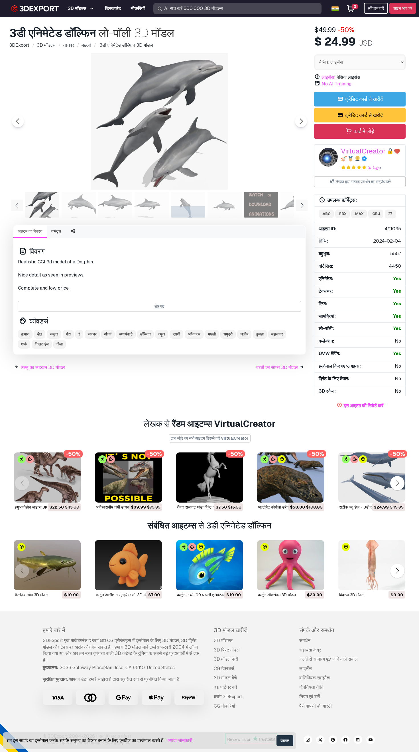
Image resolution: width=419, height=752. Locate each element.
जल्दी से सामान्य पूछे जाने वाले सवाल (328, 659)
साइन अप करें (402, 8)
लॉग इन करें (376, 8)
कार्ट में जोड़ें (363, 131)
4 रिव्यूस (374, 167)
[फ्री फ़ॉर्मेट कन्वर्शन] (390, 214)
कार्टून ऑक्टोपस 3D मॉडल (277, 594)
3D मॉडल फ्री (226, 659)
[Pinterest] (333, 740)
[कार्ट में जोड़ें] (61, 494)
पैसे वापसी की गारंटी (315, 706)
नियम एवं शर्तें (309, 697)
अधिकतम (194, 334)
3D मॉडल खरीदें (230, 630)
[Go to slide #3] (115, 205)
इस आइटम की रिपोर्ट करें (363, 406)
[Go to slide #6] (225, 205)
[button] (397, 483)
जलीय (244, 334)
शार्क (24, 344)
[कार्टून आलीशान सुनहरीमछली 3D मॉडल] (128, 565)
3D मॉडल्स (223, 641)
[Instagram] (308, 740)
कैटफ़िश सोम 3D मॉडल (31, 594)
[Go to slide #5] (188, 205)
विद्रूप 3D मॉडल (351, 594)
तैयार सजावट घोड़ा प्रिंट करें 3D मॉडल (205, 507)
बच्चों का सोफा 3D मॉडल (277, 367)
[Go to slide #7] (261, 205)
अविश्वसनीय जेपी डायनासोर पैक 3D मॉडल (126, 507)
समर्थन (304, 641)
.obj (375, 213)
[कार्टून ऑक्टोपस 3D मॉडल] (290, 565)
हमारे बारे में (54, 630)
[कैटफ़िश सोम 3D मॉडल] (47, 565)
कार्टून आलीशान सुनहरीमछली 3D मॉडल (124, 594)
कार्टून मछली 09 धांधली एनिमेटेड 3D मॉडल (208, 594)
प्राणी (176, 334)
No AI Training (336, 84)
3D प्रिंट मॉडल (227, 650)
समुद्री (228, 334)
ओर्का (107, 334)
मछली (212, 334)
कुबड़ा (260, 334)
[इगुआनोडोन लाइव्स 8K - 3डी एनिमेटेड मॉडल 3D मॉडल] (47, 477)
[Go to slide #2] (79, 205)
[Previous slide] (18, 121)
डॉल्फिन (145, 334)
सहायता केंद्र (310, 650)
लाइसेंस (305, 668)
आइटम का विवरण (30, 231)
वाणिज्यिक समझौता (314, 678)
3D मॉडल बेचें (225, 678)
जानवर (92, 334)
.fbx (342, 213)
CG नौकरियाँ (224, 706)
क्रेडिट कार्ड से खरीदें (363, 99)
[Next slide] (301, 121)
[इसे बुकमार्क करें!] (72, 494)
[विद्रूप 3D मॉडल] (371, 565)
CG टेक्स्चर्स (224, 668)
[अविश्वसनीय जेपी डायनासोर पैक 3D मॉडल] (128, 477)
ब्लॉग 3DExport (228, 697)
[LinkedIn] (358, 740)
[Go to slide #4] (152, 205)
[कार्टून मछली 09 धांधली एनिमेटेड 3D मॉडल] (209, 565)
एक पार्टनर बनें (225, 687)
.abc (326, 213)
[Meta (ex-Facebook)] (345, 740)
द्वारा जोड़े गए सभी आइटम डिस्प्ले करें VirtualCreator (210, 438)
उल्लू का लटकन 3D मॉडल (43, 367)
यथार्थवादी (126, 334)
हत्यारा (25, 334)
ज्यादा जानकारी (180, 740)
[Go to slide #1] (42, 205)
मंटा (68, 334)
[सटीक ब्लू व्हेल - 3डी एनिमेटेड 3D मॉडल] (371, 477)
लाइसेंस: (328, 77)
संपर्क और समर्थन (316, 630)
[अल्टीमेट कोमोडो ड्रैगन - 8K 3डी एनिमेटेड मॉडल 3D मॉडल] (290, 477)
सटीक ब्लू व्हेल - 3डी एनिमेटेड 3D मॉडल (368, 507)
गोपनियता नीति (311, 687)
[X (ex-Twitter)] (320, 740)
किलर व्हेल (42, 344)
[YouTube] (370, 740)
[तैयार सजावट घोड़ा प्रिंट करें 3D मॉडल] (209, 477)
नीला (59, 344)
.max (359, 213)
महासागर (277, 334)
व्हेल (39, 334)
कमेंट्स (56, 231)
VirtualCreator (363, 151)
